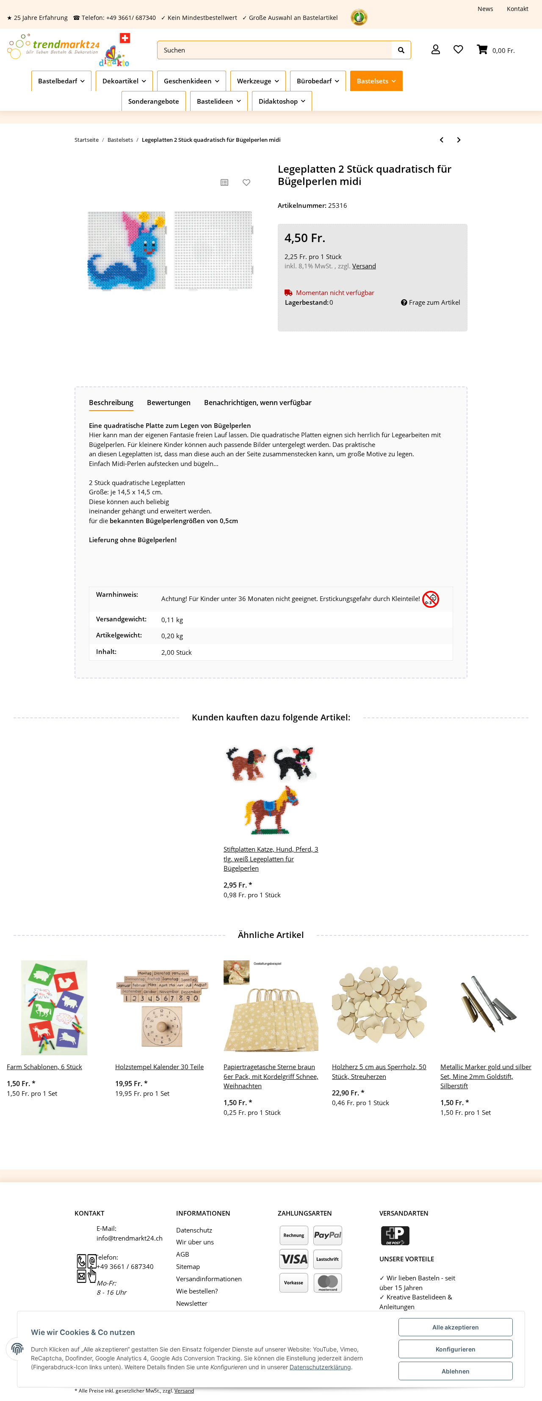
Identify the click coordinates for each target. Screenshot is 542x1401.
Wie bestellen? (197, 1291)
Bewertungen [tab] (169, 402)
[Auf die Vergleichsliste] (224, 182)
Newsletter (191, 1303)
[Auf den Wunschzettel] (246, 182)
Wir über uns (195, 1242)
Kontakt (517, 9)
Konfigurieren (456, 1349)
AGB (182, 1254)
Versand (364, 266)
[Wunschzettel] (458, 50)
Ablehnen (456, 1371)
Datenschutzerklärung (320, 1367)
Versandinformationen (209, 1278)
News (485, 9)
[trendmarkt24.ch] (68, 50)
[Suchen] (401, 50)
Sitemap (188, 1266)
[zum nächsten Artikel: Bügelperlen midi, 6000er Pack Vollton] (458, 139)
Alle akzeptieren (455, 1327)
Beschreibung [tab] (111, 402)
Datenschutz (194, 1230)
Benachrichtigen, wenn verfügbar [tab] (258, 402)
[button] (436, 50)
